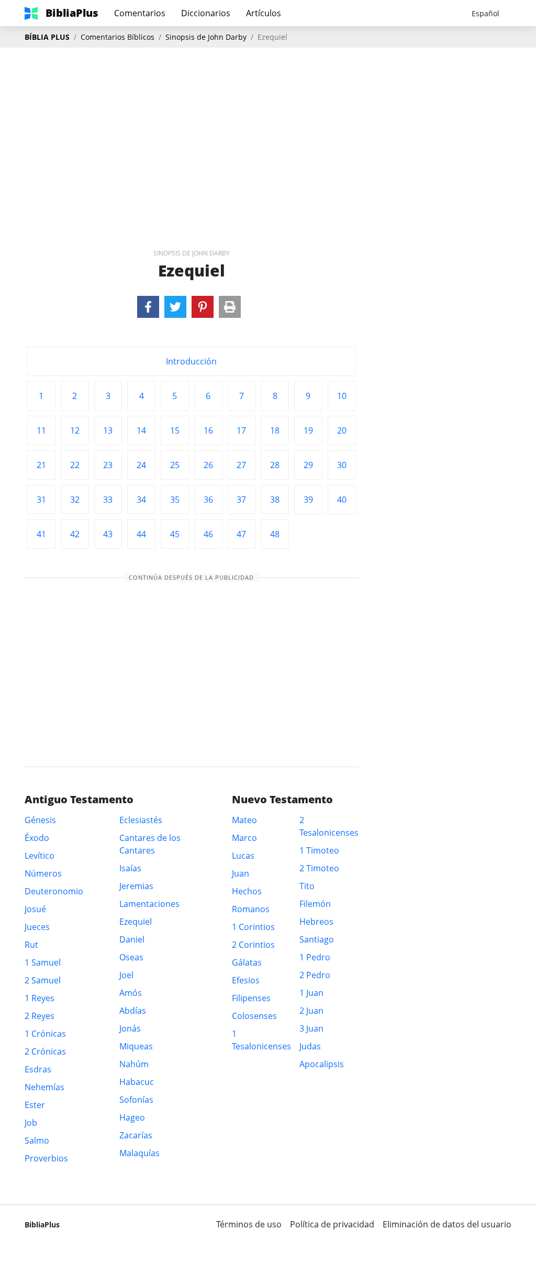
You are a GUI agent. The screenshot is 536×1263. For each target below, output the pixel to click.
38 (275, 499)
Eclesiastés (140, 820)
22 (75, 465)
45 (175, 534)
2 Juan (311, 1010)
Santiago (316, 939)
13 (108, 430)
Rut (31, 944)
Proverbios (46, 1158)
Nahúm (134, 1064)
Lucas (243, 855)
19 (308, 430)
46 (208, 534)
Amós (130, 993)
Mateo (244, 820)
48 (275, 534)
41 (41, 534)
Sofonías (136, 1099)
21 (41, 465)
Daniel (131, 939)
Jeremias (136, 886)
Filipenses (251, 998)
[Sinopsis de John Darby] (148, 307)
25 (175, 465)
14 (141, 430)
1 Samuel (43, 962)
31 (41, 499)
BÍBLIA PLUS (47, 37)
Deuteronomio (54, 891)
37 (241, 499)
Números (43, 873)
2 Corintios (253, 944)
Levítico (39, 855)
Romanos (251, 909)
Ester (35, 1105)
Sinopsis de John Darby (206, 37)
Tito (307, 886)
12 (75, 430)
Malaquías (139, 1153)
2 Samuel (43, 980)
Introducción (191, 361)
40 (342, 499)
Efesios (246, 980)
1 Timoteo (319, 850)
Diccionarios (205, 13)
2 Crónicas (45, 1051)
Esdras (38, 1069)
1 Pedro (314, 957)
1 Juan (311, 993)
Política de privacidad (332, 1224)
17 (241, 430)
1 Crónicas (45, 1033)
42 (75, 534)
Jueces (37, 927)
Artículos (263, 13)
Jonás (130, 1028)
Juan (240, 873)
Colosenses (254, 1016)
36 (208, 499)
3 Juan (311, 1028)
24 (141, 465)
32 (75, 499)
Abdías (132, 1010)
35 (175, 499)
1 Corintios (253, 927)
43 (108, 534)
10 (342, 396)
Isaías (130, 868)
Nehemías (44, 1087)
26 (208, 465)
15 (175, 430)
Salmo (37, 1140)
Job (31, 1122)
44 (141, 534)
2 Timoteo (319, 868)
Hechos (247, 891)
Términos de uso (249, 1224)
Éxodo (37, 838)
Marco (244, 838)
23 (108, 465)
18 (275, 430)
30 (342, 465)
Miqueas (136, 1046)
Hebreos (316, 921)
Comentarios (139, 13)
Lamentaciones (149, 904)
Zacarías (135, 1135)
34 (141, 499)
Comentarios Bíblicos (117, 37)
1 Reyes (39, 998)
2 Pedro (314, 975)
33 (108, 499)
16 (208, 430)
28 (275, 465)
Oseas (131, 957)
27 (241, 465)
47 (241, 534)
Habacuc (136, 1082)
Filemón (315, 904)
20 (342, 430)
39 (308, 499)
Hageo (132, 1117)
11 (41, 430)
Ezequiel (135, 921)
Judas (310, 1046)
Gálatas (247, 962)
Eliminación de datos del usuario (447, 1224)
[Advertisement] (268, 131)
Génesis (40, 820)
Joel (126, 975)
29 (308, 465)
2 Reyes (39, 1016)
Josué (35, 909)
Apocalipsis (321, 1064)
